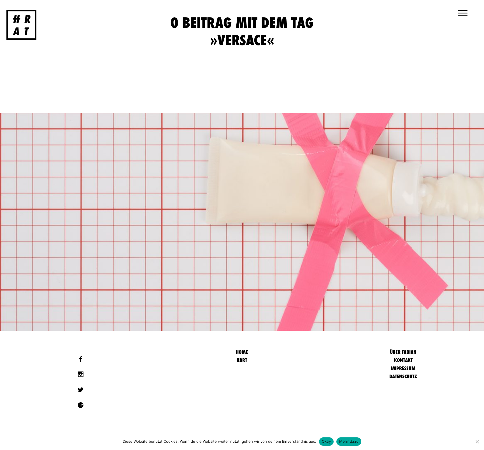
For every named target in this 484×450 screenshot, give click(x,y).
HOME (242, 352)
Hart (242, 360)
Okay (326, 441)
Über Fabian (403, 352)
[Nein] (477, 441)
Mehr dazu (349, 441)
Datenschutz (403, 376)
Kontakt (403, 360)
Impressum (403, 368)
